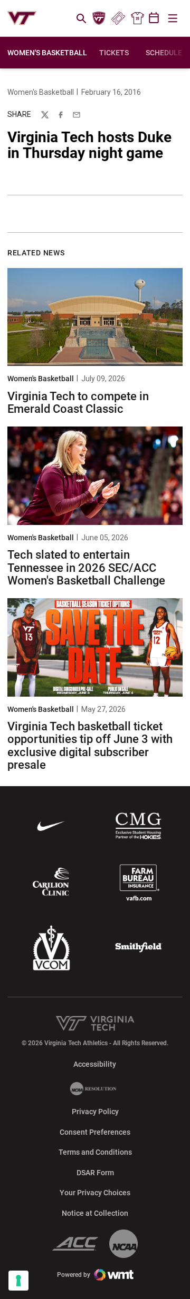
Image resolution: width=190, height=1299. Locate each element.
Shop (137, 18)
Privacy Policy (95, 1111)
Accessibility (94, 1063)
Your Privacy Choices (95, 1192)
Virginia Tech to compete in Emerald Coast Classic (78, 402)
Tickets (118, 18)
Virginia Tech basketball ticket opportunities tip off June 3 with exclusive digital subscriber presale (90, 745)
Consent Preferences (95, 1132)
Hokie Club (99, 18)
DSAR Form (95, 1172)
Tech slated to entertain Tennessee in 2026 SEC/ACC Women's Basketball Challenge (86, 567)
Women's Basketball (40, 92)
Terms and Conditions (95, 1152)
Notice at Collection (95, 1213)
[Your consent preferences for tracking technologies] (18, 1281)
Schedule (164, 52)
